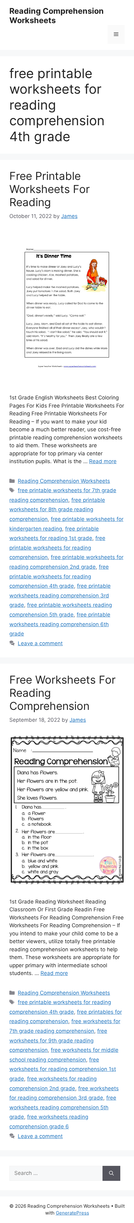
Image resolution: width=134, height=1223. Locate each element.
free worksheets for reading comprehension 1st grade (62, 1069)
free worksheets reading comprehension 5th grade (62, 1107)
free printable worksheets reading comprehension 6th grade (59, 624)
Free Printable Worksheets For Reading (49, 189)
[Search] (111, 1173)
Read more (103, 461)
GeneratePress (72, 1213)
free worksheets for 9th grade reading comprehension (58, 1040)
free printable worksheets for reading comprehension (57, 547)
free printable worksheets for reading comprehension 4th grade (59, 576)
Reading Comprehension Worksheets (64, 481)
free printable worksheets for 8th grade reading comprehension (57, 509)
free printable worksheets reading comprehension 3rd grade (60, 595)
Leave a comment (40, 643)
